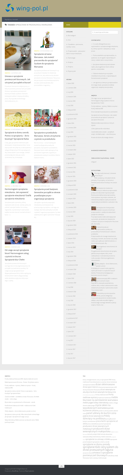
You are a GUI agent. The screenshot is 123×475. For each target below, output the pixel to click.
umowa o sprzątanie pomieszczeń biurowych (98, 454)
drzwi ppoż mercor (90, 387)
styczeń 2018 (71, 305)
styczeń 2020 (71, 221)
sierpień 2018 (72, 274)
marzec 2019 (71, 247)
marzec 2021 (71, 172)
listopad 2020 (72, 185)
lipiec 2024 (71, 123)
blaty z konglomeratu (89, 380)
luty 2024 (70, 132)
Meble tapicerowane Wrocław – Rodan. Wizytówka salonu (22, 382)
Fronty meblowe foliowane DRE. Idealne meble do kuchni (21, 379)
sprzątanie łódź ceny (94, 447)
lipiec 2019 (71, 243)
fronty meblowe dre (102, 395)
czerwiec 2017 (72, 336)
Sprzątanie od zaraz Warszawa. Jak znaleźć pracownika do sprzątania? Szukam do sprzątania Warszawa (46, 60)
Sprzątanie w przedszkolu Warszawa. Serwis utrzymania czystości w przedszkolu (47, 135)
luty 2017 (70, 354)
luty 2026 (70, 105)
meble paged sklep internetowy (95, 402)
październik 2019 (73, 234)
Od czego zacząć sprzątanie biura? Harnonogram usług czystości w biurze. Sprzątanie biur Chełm (102, 100)
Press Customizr (29, 471)
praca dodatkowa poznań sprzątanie (99, 424)
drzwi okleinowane (105, 384)
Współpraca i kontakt (11, 19)
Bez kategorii (72, 35)
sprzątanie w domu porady (96, 444)
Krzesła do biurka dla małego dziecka (102, 137)
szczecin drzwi (87, 453)
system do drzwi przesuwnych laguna (100, 448)
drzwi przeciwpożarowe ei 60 (107, 387)
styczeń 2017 (71, 358)
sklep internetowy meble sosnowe (100, 437)
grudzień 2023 (72, 136)
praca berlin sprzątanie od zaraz (100, 422)
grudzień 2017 (72, 309)
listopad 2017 (72, 314)
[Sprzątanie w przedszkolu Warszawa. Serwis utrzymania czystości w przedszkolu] (47, 118)
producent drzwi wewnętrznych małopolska (96, 430)
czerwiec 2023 (72, 141)
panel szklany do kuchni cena (101, 413)
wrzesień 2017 (72, 323)
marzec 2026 (71, 101)
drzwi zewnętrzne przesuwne (89, 395)
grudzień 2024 (72, 119)
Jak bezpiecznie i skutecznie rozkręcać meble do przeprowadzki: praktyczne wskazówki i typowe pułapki (104, 190)
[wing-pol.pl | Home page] (26, 8)
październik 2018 (73, 265)
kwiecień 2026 (72, 97)
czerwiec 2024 (72, 128)
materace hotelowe (104, 398)
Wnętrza (7, 73)
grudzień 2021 (72, 163)
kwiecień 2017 (72, 345)
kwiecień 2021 (72, 167)
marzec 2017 (71, 349)
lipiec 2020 (71, 203)
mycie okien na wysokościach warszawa (97, 406)
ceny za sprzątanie (102, 380)
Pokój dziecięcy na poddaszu (96, 417)
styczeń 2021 (71, 176)
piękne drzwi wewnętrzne (93, 416)
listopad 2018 (72, 260)
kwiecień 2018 (72, 292)
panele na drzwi (103, 411)
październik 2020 (73, 190)
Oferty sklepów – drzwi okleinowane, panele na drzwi (20, 411)
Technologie (71, 58)
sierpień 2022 (72, 154)
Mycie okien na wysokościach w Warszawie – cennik (20, 402)
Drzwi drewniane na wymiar (97, 382)
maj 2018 (70, 287)
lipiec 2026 (71, 83)
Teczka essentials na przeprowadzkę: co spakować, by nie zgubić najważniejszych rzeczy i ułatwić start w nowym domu (103, 57)
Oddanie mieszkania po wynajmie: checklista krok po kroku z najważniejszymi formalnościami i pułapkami (103, 76)
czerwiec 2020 (72, 207)
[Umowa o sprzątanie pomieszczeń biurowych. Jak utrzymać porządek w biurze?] (18, 50)
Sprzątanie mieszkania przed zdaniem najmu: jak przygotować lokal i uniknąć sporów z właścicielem (103, 66)
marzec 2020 (71, 212)
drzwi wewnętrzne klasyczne (104, 392)
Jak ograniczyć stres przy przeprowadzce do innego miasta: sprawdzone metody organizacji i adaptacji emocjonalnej (104, 85)
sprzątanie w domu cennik (101, 442)
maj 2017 (70, 340)
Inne (69, 40)
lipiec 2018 (71, 278)
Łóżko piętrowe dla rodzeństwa (100, 128)
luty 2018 (70, 300)
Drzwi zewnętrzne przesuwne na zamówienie (104, 112)
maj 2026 (70, 92)
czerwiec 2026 (72, 88)
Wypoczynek (72, 71)
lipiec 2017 (71, 331)
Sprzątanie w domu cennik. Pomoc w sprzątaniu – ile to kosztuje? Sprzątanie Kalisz (17, 135)
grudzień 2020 (72, 181)
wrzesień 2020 (72, 194)
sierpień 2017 (72, 327)
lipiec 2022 (71, 159)
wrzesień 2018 (72, 269)
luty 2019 (70, 252)
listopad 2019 (72, 229)
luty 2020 (70, 216)
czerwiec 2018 (72, 283)
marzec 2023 (71, 145)
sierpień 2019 (72, 238)
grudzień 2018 (72, 256)
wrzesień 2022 (72, 150)
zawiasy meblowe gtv (100, 458)
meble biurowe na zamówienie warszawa (100, 398)
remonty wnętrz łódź (93, 434)
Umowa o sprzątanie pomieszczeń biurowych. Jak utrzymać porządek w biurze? (18, 79)
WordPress (15, 471)
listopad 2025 (72, 110)
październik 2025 (73, 114)
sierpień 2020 (72, 198)
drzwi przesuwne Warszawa (91, 390)
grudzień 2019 (72, 225)
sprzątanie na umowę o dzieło (98, 439)
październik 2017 (73, 318)
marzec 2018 (71, 296)
